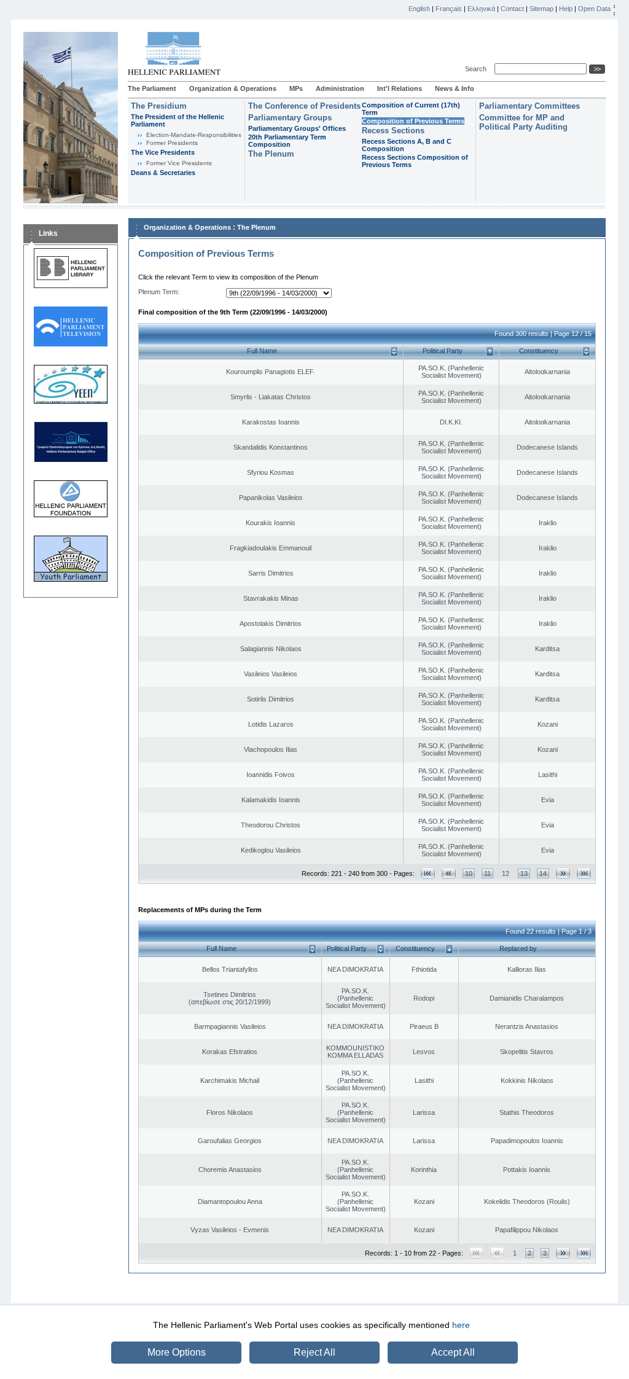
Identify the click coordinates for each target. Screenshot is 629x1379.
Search (477, 68)
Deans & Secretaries (163, 172)
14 (543, 873)
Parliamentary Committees (529, 106)
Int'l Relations (399, 88)
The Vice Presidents (163, 152)
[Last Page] (584, 873)
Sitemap (541, 8)
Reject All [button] (314, 1352)
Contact (512, 8)
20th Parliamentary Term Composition (287, 140)
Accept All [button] (453, 1352)
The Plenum (271, 153)
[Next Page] (563, 873)
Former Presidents (172, 142)
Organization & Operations (232, 88)
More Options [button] (176, 1352)
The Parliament (152, 88)
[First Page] (428, 873)
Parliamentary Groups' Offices (297, 128)
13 (524, 873)
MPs (296, 88)
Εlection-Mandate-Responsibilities (193, 134)
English (419, 8)
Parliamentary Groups (290, 117)
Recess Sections (393, 130)
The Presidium (159, 106)
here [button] (461, 1325)
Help (565, 8)
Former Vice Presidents (179, 163)
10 (468, 873)
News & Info (454, 88)
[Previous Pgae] (448, 873)
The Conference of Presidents (304, 106)
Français (449, 8)
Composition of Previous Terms (413, 121)
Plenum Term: (158, 291)
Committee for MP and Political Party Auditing (523, 122)
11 (487, 873)
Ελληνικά (481, 8)
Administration (340, 88)
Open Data (594, 8)
